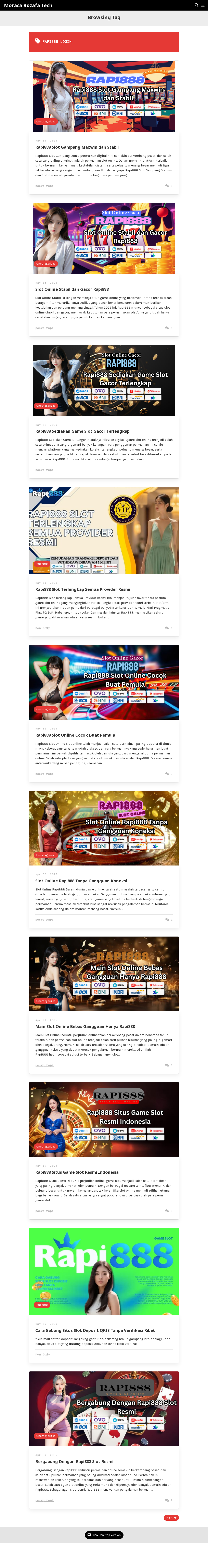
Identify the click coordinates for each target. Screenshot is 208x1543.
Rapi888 (42, 563)
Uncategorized (45, 121)
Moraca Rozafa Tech (28, 5)
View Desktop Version (106, 1535)
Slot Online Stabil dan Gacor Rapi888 (72, 289)
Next (169, 1517)
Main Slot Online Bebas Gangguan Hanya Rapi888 (85, 1026)
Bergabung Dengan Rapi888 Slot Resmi (74, 1461)
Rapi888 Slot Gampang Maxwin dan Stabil (77, 147)
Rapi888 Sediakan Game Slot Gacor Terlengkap (82, 431)
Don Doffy (42, 628)
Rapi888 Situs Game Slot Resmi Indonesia (77, 1172)
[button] (203, 5)
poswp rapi (44, 186)
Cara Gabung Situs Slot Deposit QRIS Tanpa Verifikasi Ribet (95, 1330)
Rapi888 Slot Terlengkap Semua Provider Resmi (82, 589)
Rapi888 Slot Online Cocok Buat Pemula (75, 735)
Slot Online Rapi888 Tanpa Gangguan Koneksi (81, 881)
